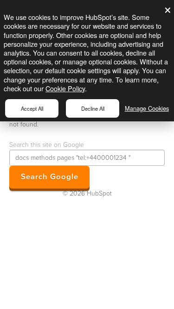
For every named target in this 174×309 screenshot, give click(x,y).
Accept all (32, 108)
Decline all (92, 108)
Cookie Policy (65, 88)
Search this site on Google (46, 145)
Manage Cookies (147, 108)
